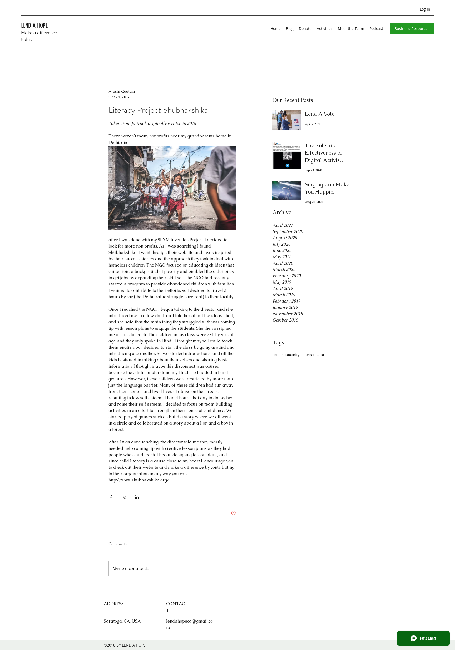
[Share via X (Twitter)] (123, 497)
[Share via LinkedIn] (136, 497)
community (290, 354)
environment (313, 354)
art (275, 354)
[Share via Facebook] (110, 497)
